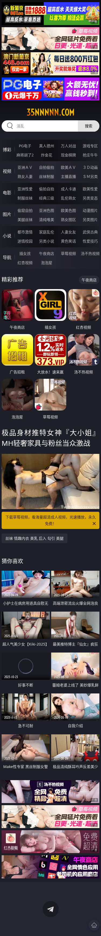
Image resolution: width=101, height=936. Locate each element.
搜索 (88, 125)
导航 (7, 257)
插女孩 (25, 253)
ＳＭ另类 (90, 176)
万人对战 (68, 145)
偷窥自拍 (25, 210)
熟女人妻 (25, 176)
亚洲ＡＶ (25, 167)
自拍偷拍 (46, 167)
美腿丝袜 (25, 219)
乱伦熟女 (68, 198)
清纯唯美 (46, 219)
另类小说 (46, 241)
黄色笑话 (68, 241)
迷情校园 (25, 241)
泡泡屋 (46, 262)
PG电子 (25, 145)
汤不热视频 (90, 253)
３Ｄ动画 (90, 167)
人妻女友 (68, 231)
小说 (7, 236)
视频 (7, 171)
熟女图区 (68, 219)
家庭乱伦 (46, 231)
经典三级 (46, 198)
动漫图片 (90, 210)
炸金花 (46, 154)
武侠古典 (90, 231)
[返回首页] (94, 925)
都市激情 (25, 231)
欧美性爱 (90, 188)
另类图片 (90, 219)
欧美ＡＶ (68, 167)
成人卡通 (68, 188)
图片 (7, 214)
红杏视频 (25, 262)
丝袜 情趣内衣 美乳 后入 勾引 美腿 (34, 538)
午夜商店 (46, 253)
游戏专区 (90, 145)
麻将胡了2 (25, 154)
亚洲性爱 (25, 188)
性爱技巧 (90, 241)
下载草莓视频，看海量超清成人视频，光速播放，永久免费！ (50, 520)
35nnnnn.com (51, 112)
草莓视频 (68, 253)
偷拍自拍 (46, 188)
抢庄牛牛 (90, 154)
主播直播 (68, 176)
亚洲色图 (46, 210)
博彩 (7, 150)
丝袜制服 (46, 176)
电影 (7, 193)
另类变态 (90, 198)
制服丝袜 (25, 198)
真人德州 (46, 145)
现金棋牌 (68, 154)
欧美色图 (68, 210)
